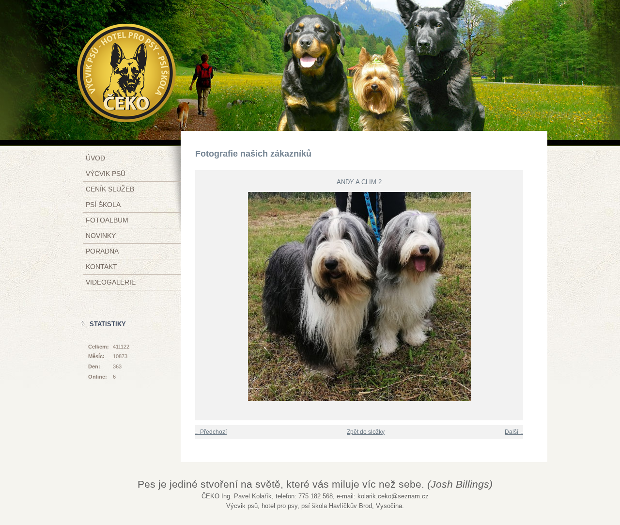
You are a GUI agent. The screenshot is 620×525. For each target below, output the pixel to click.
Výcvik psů (105, 173)
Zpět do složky (366, 432)
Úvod (95, 158)
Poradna (102, 251)
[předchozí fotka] (196, 296)
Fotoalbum (107, 220)
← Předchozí (210, 432)
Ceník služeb (110, 189)
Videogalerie (111, 282)
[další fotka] (522, 296)
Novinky (101, 235)
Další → (515, 432)
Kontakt (101, 266)
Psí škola (103, 204)
